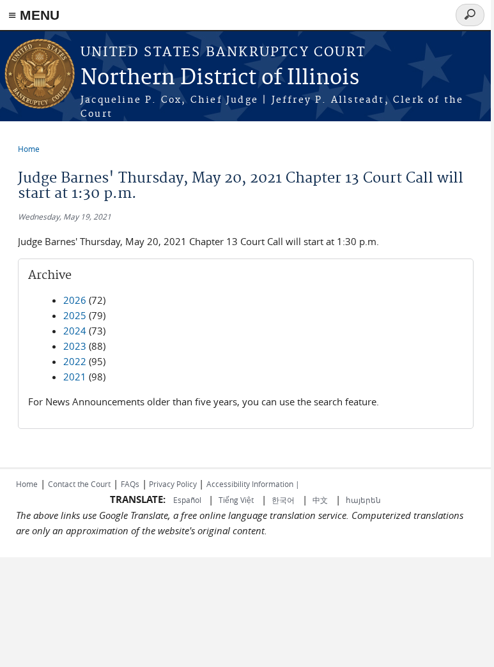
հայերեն (363, 500)
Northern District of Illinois (220, 78)
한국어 (283, 500)
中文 (320, 500)
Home (29, 149)
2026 (74, 300)
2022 (74, 361)
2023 (74, 346)
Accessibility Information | (253, 484)
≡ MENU (33, 15)
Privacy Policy (173, 484)
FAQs (130, 484)
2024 (74, 330)
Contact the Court (79, 484)
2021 (74, 376)
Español (188, 500)
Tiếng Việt (236, 500)
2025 (74, 315)
